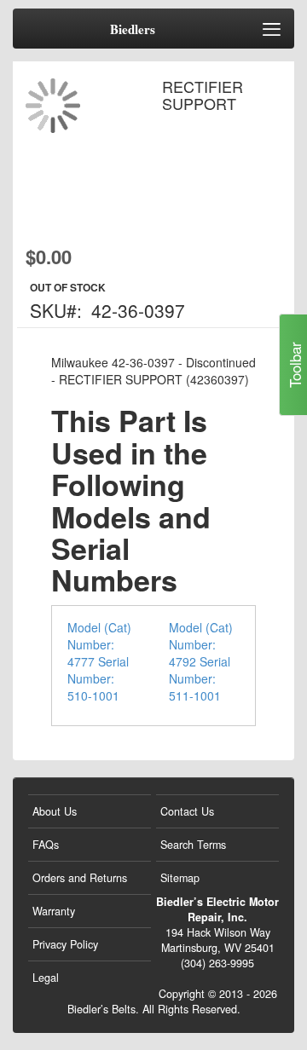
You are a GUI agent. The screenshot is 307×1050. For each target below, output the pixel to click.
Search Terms (193, 844)
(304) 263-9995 (217, 963)
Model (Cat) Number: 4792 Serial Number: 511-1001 (201, 661)
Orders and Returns (79, 878)
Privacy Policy (65, 944)
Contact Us (187, 811)
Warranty (53, 911)
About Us (54, 811)
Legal (45, 977)
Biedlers (132, 29)
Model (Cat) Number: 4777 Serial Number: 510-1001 (99, 661)
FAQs (45, 844)
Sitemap (180, 878)
